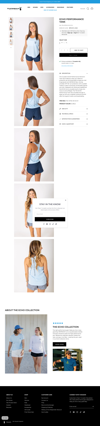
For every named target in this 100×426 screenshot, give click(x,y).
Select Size (63, 40)
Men (29, 7)
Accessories (50, 7)
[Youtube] (47, 224)
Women (35, 7)
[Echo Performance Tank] (10, 20)
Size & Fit (65, 108)
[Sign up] (93, 406)
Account (82, 8)
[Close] (65, 200)
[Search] (88, 8)
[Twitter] (56, 224)
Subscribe (50, 219)
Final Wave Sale (29, 412)
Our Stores (9, 400)
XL (66, 42)
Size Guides (44, 412)
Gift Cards (27, 409)
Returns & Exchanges (47, 405)
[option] (10, 20)
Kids (41, 7)
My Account (44, 398)
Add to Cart (78, 50)
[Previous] (11, 15)
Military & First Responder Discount (51, 409)
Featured (70, 7)
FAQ (42, 402)
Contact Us (44, 400)
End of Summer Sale (50, 10)
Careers (8, 405)
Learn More (59, 344)
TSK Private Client (11, 402)
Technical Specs (67, 114)
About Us (9, 398)
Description (66, 73)
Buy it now (73, 55)
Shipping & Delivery (47, 407)
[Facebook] (44, 224)
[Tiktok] (53, 224)
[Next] (11, 47)
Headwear (60, 7)
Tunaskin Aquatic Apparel (16, 421)
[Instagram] (50, 224)
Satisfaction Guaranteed (71, 119)
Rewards (8, 407)
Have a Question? (68, 124)
